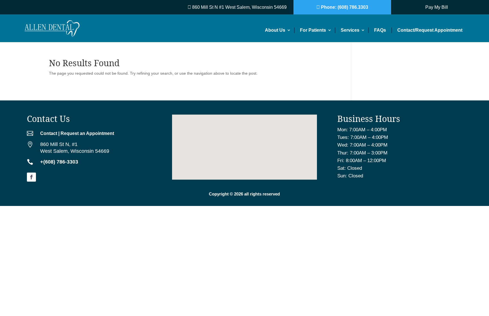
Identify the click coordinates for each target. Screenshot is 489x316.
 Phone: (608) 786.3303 (342, 7)
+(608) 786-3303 (59, 162)
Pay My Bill (436, 7)
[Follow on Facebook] (31, 177)
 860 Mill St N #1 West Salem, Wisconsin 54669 (237, 7)
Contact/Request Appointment (429, 30)
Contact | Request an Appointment (77, 133)
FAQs (380, 30)
